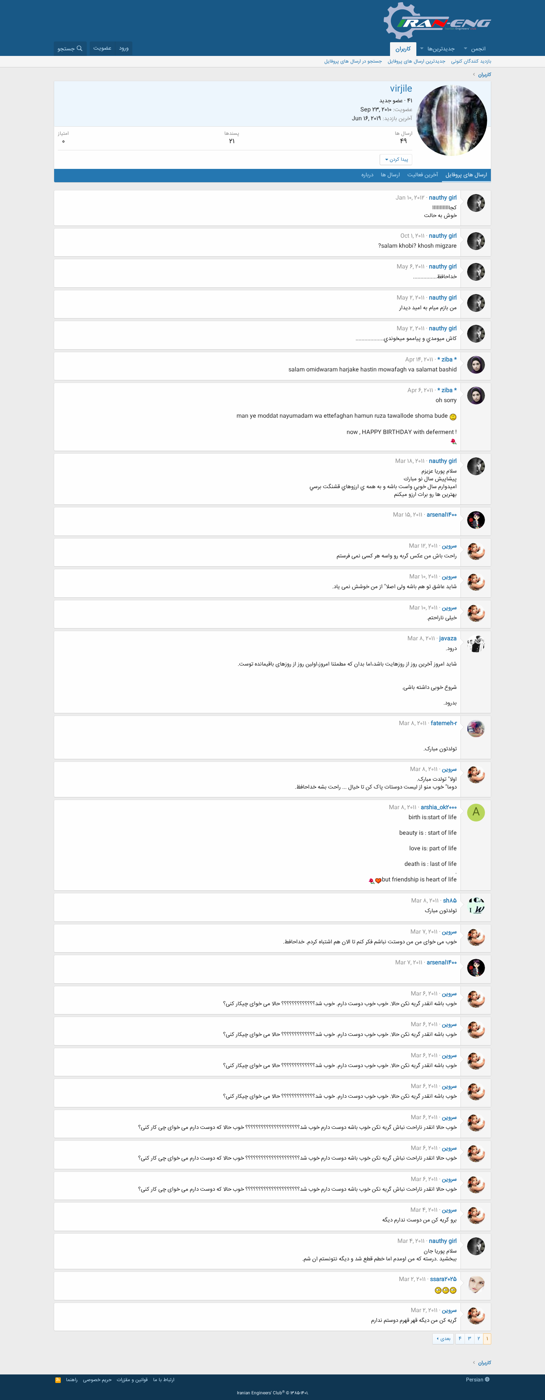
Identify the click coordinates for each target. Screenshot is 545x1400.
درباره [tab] (367, 175)
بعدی (445, 1339)
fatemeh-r (444, 723)
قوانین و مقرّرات (132, 1380)
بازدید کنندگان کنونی (471, 61)
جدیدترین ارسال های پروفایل (416, 61)
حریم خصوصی (97, 1380)
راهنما (71, 1380)
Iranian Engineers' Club (272, 1393)
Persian (475, 1380)
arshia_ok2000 (439, 807)
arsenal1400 (442, 515)
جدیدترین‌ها (441, 49)
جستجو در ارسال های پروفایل (353, 61)
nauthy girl (443, 198)
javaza (448, 638)
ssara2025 (443, 1279)
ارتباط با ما (163, 1380)
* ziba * (447, 359)
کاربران (403, 49)
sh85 (450, 901)
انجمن (478, 49)
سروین (449, 546)
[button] (465, 49)
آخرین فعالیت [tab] (422, 175)
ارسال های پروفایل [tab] (466, 175)
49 (403, 141)
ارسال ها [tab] (390, 175)
